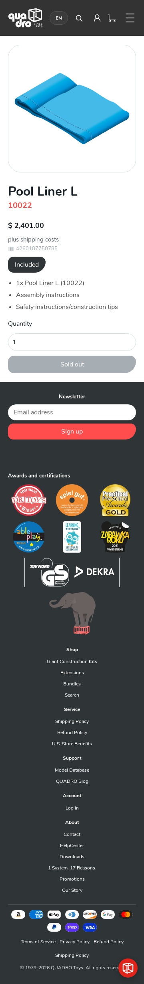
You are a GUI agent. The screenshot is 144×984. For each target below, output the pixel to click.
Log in (72, 808)
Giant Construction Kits (72, 661)
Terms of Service (38, 941)
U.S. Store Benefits (72, 743)
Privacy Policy (75, 941)
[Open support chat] (128, 968)
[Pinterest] (72, 456)
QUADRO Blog (72, 781)
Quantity (20, 323)
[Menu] (130, 18)
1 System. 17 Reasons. (72, 868)
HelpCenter (72, 845)
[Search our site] (78, 18)
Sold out (72, 364)
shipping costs (39, 240)
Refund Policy (72, 732)
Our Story (72, 890)
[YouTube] (107, 456)
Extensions (72, 672)
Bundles (72, 684)
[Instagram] (89, 456)
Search (72, 695)
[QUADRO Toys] (25, 18)
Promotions (72, 879)
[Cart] (112, 18)
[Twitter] (54, 456)
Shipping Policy (72, 721)
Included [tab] (27, 264)
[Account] (97, 18)
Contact (72, 834)
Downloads (72, 856)
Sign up (72, 431)
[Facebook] (37, 456)
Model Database (72, 770)
